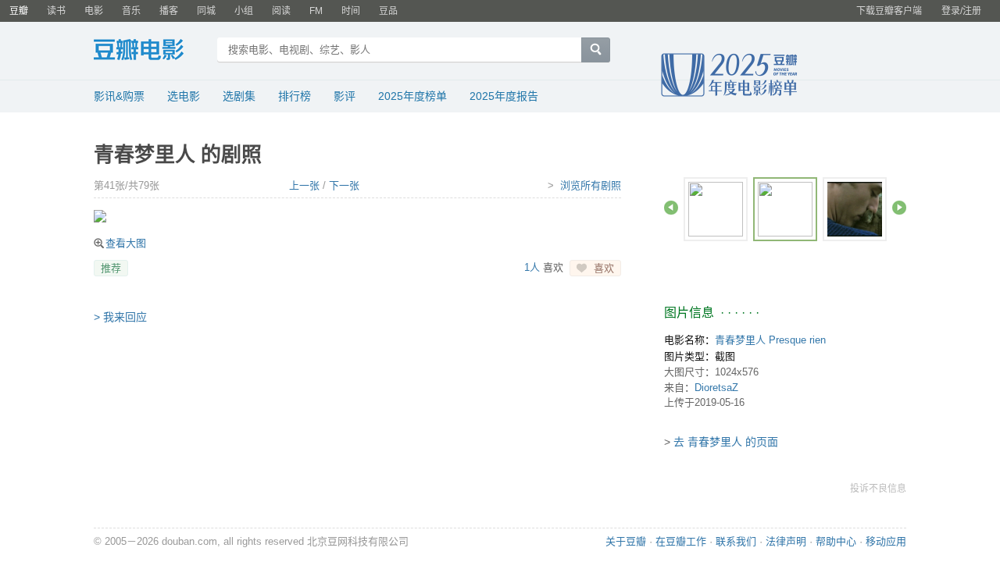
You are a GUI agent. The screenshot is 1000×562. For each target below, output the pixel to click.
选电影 (183, 96)
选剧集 (239, 96)
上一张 (304, 185)
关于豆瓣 (625, 541)
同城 (206, 10)
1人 (532, 267)
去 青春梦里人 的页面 (725, 442)
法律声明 (786, 541)
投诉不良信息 (878, 488)
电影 (93, 10)
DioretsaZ (716, 387)
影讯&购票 (119, 96)
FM (316, 10)
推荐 (111, 268)
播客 (168, 10)
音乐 (131, 10)
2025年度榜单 (412, 96)
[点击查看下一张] (362, 216)
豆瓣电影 (150, 51)
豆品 (388, 10)
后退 (671, 208)
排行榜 (294, 96)
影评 (344, 96)
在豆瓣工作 (680, 541)
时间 (350, 10)
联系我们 (736, 541)
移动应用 (886, 541)
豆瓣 (18, 10)
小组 (243, 10)
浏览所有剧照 (590, 185)
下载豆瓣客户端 (889, 10)
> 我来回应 (120, 317)
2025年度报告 (504, 96)
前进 (899, 208)
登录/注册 (961, 10)
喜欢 (604, 268)
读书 (56, 10)
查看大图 (125, 243)
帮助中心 (836, 541)
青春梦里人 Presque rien (770, 340)
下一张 (344, 185)
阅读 (281, 10)
